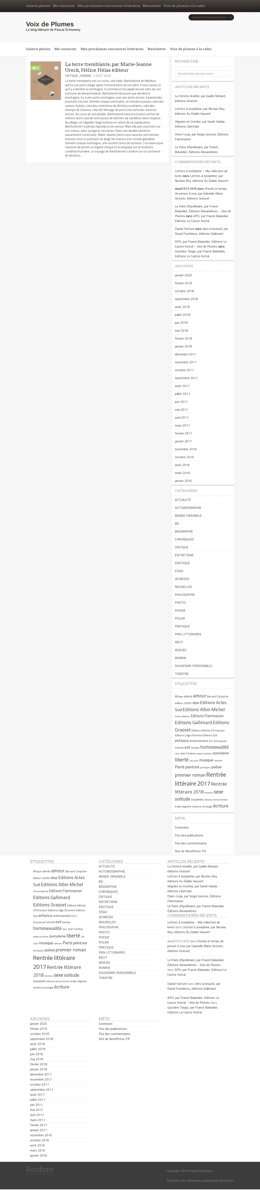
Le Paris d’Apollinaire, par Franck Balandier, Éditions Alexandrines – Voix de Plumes (203, 211)
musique (206, 760)
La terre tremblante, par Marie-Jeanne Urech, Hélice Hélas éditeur (108, 67)
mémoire (218, 760)
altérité (188, 696)
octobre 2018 (184, 290)
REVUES (180, 649)
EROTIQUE (182, 563)
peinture (192, 767)
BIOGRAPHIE (184, 531)
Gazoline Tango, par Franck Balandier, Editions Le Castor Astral (200, 253)
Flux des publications (189, 835)
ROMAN (85, 75)
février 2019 (183, 283)
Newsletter (152, 6)
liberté (181, 759)
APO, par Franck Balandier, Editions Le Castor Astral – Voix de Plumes (201, 244)
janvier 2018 (183, 346)
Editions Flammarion (207, 716)
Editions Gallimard (193, 722)
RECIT (179, 642)
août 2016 (182, 464)
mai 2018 (181, 330)
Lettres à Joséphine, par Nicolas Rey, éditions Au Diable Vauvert (200, 111)
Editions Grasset (49, 904)
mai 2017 (181, 409)
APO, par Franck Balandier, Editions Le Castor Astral (202, 218)
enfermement (199, 741)
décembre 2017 (185, 354)
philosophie (205, 767)
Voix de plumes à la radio (184, 6)
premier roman (190, 774)
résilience (209, 792)
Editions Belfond (182, 716)
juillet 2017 (182, 393)
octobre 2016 (184, 457)
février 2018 (183, 338)
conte (188, 703)
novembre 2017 (186, 362)
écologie (207, 806)
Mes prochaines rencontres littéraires (108, 6)
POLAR (180, 618)
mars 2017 (182, 425)
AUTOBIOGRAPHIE (188, 507)
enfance (182, 740)
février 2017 (183, 433)
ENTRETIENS (184, 555)
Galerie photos (38, 6)
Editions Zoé (210, 735)
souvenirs (197, 799)
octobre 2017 (184, 370)
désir (195, 702)
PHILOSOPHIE (185, 594)
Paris (179, 766)
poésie (216, 767)
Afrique (179, 696)
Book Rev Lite (176, 1180)
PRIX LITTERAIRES (188, 634)
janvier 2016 (183, 480)
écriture (220, 805)
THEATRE (182, 673)
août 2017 (182, 385)
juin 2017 (181, 401)
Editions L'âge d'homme (188, 735)
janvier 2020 (183, 275)
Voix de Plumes (50, 24)
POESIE (180, 610)
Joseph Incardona (204, 753)
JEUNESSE (182, 578)
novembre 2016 (186, 449)
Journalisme (220, 753)
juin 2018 (181, 322)
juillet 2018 (182, 314)
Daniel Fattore (185, 228)
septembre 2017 (186, 377)
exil (187, 747)
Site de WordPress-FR (190, 851)
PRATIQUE (182, 626)
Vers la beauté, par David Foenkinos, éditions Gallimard (201, 231)
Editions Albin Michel (204, 709)
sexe (218, 791)
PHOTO (180, 602)
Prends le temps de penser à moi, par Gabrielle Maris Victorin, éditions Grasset (201, 193)
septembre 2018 (186, 298)
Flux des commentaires (191, 843)
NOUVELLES (183, 586)
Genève (195, 748)
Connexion (182, 827)
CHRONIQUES (184, 539)
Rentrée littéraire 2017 (200, 779)
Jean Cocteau (188, 753)
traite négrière (183, 806)
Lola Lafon (193, 760)
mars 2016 (182, 472)
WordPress (226, 1180)
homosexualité (214, 747)
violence (197, 806)
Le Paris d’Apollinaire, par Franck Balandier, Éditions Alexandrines (196, 149)
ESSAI (179, 570)
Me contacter (64, 6)
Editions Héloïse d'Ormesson (208, 730)
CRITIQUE (71, 75)
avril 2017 (181, 417)
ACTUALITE (183, 499)
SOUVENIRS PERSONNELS (193, 665)
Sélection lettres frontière (216, 799)
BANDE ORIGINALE (188, 515)
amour (199, 695)
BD (177, 523)
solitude (182, 798)
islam (177, 753)
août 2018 (182, 306)
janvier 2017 (183, 441)
